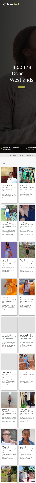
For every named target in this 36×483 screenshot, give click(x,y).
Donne (21, 155)
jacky (4, 410)
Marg (22, 223)
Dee (4, 260)
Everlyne (23, 410)
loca (21, 447)
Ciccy (22, 372)
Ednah (22, 297)
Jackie (5, 223)
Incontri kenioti (12, 155)
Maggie (5, 372)
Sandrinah (24, 335)
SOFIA (5, 185)
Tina (4, 447)
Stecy (22, 185)
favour (5, 297)
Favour (5, 335)
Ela (21, 260)
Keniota (28, 155)
